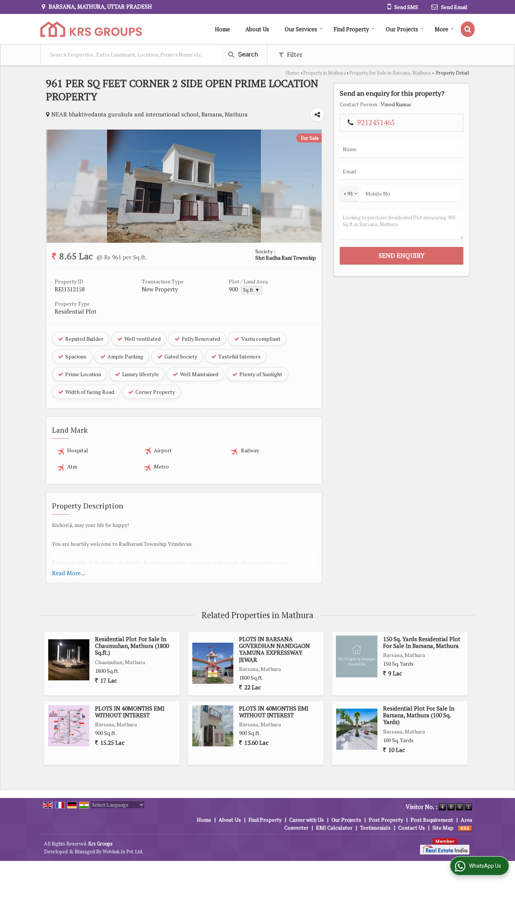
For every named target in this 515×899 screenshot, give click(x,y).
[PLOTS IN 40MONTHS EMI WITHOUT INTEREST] (68, 725)
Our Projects (402, 29)
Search (247, 54)
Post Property (386, 819)
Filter (293, 55)
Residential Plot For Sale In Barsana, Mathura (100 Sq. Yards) (418, 715)
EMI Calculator (334, 827)
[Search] (468, 29)
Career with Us (306, 819)
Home (222, 29)
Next (312, 186)
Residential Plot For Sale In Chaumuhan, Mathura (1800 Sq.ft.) (132, 646)
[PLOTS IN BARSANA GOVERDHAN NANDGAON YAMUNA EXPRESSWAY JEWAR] (212, 663)
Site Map (443, 827)
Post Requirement (432, 819)
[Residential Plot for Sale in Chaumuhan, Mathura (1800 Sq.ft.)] (68, 659)
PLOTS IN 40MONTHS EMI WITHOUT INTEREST (129, 711)
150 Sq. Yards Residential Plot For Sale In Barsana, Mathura (421, 642)
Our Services (301, 29)
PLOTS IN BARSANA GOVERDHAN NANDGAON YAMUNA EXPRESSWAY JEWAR (274, 649)
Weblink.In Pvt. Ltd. (123, 851)
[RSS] (465, 827)
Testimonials (375, 827)
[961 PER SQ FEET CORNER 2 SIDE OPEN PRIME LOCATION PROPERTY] (184, 240)
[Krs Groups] (91, 29)
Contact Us (411, 827)
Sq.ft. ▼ (251, 290)
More (441, 29)
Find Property (351, 29)
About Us (257, 29)
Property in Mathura (324, 73)
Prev (56, 186)
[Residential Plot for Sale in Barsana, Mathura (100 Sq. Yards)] (356, 729)
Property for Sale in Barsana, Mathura (390, 73)
